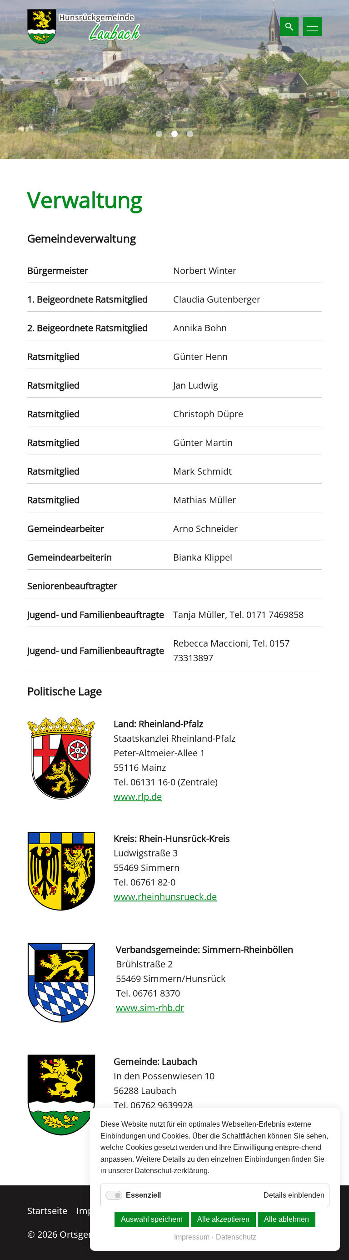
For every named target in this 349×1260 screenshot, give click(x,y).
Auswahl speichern (152, 1219)
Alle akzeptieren (223, 1219)
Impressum (191, 1237)
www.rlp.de (138, 796)
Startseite (47, 1210)
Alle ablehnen (286, 1219)
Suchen (289, 26)
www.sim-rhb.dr (150, 1008)
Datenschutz (236, 1237)
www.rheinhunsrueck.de (165, 897)
